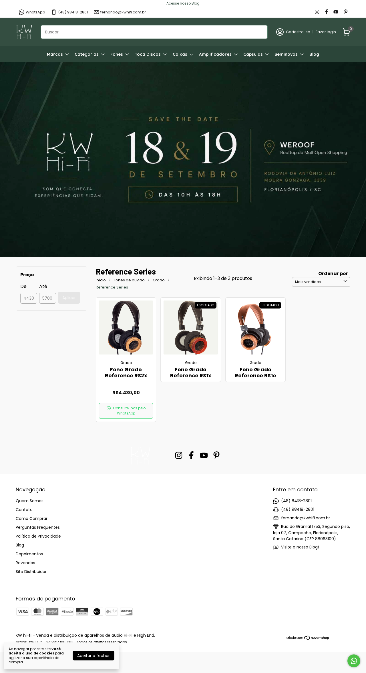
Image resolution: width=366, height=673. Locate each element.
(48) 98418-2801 (73, 12)
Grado (159, 280)
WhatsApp (35, 12)
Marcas (55, 54)
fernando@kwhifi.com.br (123, 12)
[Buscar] (260, 31)
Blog (314, 54)
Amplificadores (215, 54)
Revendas (25, 563)
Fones (116, 54)
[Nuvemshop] (308, 639)
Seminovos (286, 54)
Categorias (87, 54)
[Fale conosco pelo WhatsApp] (353, 660)
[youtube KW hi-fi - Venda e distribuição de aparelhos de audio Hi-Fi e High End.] (336, 12)
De (23, 286)
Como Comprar (31, 518)
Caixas (180, 54)
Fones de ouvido (129, 280)
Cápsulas (253, 54)
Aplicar (69, 298)
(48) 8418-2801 (296, 501)
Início (101, 280)
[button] (126, 411)
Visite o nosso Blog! (300, 547)
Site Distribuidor (31, 571)
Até (43, 286)
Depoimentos (29, 554)
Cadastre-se (298, 32)
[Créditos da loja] (340, 637)
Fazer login (326, 32)
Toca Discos (148, 54)
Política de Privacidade (38, 536)
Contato (24, 509)
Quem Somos (29, 501)
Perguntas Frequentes (38, 527)
